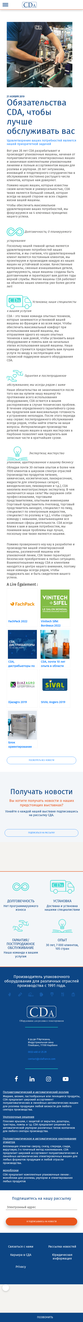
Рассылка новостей (62, 1246)
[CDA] (29, 5)
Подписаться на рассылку (41, 832)
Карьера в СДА (20, 1255)
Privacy (21, 1267)
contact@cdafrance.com (41, 1058)
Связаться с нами (20, 1246)
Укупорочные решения (18, 1117)
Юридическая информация (62, 1256)
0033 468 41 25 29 (37, 1051)
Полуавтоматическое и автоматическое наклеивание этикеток (39, 1140)
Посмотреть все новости (41, 760)
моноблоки (11, 1170)
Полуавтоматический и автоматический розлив (36, 1092)
